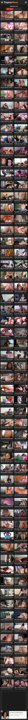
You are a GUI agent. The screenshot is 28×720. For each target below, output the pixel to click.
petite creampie (12, 394)
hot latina (16, 575)
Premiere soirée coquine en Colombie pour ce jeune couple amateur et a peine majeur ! (20, 540)
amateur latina (18, 406)
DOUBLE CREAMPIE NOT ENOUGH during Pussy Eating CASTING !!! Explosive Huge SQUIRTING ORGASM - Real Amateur (7, 212)
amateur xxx (11, 473)
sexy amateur (17, 507)
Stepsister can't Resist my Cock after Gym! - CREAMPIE (7, 189)
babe (19, 54)
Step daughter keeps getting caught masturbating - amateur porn (7, 472)
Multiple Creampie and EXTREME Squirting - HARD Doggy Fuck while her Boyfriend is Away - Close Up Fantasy (7, 665)
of (1, 621)
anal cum (10, 224)
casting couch (8, 598)
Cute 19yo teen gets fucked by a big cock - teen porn (7, 30)
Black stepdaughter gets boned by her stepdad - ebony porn (20, 291)
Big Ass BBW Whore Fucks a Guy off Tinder (7, 461)
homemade (8, 406)
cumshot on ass (18, 32)
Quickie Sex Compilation (7, 404)
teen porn (13, 43)
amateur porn (8, 88)
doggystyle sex (18, 621)
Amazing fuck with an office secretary (7, 608)
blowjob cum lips (5, 54)
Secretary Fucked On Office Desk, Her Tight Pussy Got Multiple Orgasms (7, 53)
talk (15, 66)
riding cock (17, 553)
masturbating (4, 473)
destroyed (3, 360)
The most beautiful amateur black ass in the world (7, 438)
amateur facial (22, 88)
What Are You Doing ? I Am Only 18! (7, 64)
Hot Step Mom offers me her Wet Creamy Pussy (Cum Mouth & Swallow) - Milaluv (7, 574)
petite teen (10, 122)
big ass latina (13, 281)
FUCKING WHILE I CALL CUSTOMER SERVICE (20, 574)
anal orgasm (11, 292)
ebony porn (3, 270)
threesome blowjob (5, 315)
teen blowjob (17, 281)
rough (15, 224)
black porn (3, 643)
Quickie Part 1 (4, 551)
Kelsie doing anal (5, 540)
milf (2, 134)
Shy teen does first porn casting (20, 449)
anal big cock (11, 145)
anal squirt (17, 77)
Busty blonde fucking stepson (20, 427)
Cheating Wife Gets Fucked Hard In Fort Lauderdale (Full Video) (7, 347)
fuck (2, 609)
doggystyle (24, 179)
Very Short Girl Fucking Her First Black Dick (7, 597)
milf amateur (4, 349)
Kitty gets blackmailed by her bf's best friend (7, 585)
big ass (23, 587)
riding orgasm (4, 66)
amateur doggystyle (13, 66)
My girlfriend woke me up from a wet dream (7, 653)
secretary (5, 609)
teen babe (25, 156)
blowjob (2, 462)
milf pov (3, 507)
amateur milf (11, 304)
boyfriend (23, 677)
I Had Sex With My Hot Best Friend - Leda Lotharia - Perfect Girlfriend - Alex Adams (20, 393)
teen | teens (6, 326)
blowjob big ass (11, 541)
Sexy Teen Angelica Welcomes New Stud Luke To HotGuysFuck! (20, 619)
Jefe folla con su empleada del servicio (20, 370)
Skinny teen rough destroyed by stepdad (7, 359)
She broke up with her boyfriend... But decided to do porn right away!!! (20, 246)
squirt (19, 20)
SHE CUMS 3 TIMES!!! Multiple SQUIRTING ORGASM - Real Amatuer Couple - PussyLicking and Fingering (20, 166)
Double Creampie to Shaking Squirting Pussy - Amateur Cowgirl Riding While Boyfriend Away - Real (7, 291)
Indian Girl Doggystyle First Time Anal (20, 313)
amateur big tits (10, 156)
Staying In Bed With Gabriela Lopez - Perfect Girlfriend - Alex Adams (20, 325)
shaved (22, 54)
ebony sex (16, 292)
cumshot (3, 496)
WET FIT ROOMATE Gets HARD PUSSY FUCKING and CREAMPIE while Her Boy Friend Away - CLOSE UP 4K (7, 19)
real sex (5, 451)
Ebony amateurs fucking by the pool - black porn (20, 98)
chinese (13, 406)
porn (18, 100)
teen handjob (4, 179)
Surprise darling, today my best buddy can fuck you (20, 234)
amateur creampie (7, 190)
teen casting (17, 338)
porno (2, 304)
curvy (11, 417)
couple (25, 168)
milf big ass (3, 202)
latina (6, 496)
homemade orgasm (9, 689)
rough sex (7, 519)
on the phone (17, 677)
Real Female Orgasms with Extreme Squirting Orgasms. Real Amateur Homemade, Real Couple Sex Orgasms (7, 370)
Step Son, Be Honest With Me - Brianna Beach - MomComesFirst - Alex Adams (7, 506)
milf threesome (22, 372)
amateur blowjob (13, 507)
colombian (25, 632)
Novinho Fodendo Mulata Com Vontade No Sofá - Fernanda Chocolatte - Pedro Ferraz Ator (20, 506)
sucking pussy (17, 258)
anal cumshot (4, 145)
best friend (3, 587)
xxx (15, 315)
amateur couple (4, 372)
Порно (8, 2)
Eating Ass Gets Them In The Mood (20, 132)
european (22, 451)
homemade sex (13, 372)
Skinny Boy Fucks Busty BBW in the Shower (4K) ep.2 (20, 200)
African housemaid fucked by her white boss (20, 597)
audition (7, 281)
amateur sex (11, 451)
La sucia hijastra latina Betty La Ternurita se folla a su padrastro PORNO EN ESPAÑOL (20, 110)
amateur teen (23, 111)
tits (23, 349)
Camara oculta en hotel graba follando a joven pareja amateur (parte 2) (20, 347)
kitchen (16, 383)
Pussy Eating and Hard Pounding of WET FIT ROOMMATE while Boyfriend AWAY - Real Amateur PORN (20, 42)
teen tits (3, 168)
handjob (10, 179)
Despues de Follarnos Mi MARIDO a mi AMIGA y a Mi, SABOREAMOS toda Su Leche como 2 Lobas (7, 449)
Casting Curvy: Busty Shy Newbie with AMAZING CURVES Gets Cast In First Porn (7, 415)
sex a (2, 451)
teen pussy (18, 440)
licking (15, 20)
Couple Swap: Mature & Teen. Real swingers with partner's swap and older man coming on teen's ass (7, 427)
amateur (9, 20)
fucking (2, 88)
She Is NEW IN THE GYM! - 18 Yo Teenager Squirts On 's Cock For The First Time (20, 302)
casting (12, 621)
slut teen (5, 564)
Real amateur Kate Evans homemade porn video (20, 563)
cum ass (16, 270)
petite (4, 20)
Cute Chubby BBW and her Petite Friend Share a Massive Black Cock (7, 642)
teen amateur (17, 43)
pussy (2, 485)
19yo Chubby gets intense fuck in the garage (20, 438)
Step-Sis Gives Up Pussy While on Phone (20, 268)
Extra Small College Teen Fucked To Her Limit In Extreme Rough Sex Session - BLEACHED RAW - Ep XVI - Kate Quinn (7, 687)
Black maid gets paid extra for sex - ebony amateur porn (7, 268)
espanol (6, 304)
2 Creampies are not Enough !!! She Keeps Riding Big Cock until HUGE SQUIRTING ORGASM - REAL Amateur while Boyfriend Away (7, 234)
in (14, 440)
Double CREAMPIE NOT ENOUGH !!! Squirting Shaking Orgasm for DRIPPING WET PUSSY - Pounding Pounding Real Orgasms (7, 223)
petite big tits (8, 168)
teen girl (18, 462)
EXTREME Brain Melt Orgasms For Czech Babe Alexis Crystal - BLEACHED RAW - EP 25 (20, 608)
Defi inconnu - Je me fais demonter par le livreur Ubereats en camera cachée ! (7, 563)
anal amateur (4, 224)
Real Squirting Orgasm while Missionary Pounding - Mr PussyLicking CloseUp (20, 19)
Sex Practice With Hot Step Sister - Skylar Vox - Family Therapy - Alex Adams (20, 121)
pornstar (8, 643)
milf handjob (17, 417)
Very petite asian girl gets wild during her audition (7, 631)
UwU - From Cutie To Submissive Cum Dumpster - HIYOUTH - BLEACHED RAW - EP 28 (20, 687)
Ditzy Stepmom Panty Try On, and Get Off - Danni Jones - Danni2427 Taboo (7, 200)
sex (20, 315)
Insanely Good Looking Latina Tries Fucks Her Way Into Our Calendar (7, 280)
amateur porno (9, 77)
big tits (26, 349)
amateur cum (12, 54)
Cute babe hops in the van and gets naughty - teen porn (7, 325)
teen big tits (17, 122)
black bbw (3, 553)
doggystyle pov (18, 394)
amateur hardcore (8, 111)
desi (17, 315)
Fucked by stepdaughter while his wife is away (20, 665)
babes (15, 54)
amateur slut (11, 564)
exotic (20, 632)
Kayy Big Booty (18, 87)
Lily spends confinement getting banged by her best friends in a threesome (7, 313)
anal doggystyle (18, 156)
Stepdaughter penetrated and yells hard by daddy (20, 178)
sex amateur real (18, 236)
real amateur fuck (23, 519)
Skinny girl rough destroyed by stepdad (20, 461)
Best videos (10, 9)
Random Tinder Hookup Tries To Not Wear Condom (20, 64)
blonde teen (20, 145)
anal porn (3, 258)
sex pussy (19, 66)
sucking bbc (11, 338)
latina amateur (18, 496)
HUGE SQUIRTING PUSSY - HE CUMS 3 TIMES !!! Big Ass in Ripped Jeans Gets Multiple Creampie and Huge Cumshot (7, 144)
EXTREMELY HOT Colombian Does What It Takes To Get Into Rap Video (20, 631)
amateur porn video (5, 43)
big (1, 32)
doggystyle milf (20, 213)
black (15, 100)
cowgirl (11, 134)
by (15, 462)
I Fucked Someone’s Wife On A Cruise (20, 415)
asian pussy (3, 632)
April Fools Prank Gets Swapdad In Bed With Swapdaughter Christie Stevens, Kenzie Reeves (7, 132)
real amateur (6, 134)
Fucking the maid (5, 336)
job (15, 530)
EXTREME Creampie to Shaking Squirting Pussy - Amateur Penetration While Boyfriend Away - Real (7, 393)
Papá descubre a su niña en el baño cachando (7, 110)
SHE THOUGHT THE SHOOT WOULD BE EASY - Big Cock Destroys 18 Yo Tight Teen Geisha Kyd (20, 642)
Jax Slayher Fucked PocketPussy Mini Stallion (20, 280)
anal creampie (4, 292)
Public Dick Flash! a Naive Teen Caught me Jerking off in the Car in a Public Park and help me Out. (20, 144)
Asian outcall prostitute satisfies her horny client (20, 257)
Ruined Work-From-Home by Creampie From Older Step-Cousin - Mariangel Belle (7, 246)
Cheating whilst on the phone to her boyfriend (20, 676)
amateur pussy (21, 224)
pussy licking (6, 383)
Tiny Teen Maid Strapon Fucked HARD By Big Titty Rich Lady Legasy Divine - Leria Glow (20, 223)
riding (22, 122)
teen (2, 20)
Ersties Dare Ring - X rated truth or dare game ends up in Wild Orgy (7, 155)
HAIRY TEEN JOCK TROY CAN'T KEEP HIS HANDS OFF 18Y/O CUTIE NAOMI (20, 336)
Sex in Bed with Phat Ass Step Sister (20, 585)
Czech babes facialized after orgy (20, 53)
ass (1, 190)
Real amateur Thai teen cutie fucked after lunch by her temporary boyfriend (7, 42)
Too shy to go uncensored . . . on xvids (20, 359)
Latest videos (18, 9)
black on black (23, 292)
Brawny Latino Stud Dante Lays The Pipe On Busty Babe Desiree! (20, 189)
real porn (24, 43)
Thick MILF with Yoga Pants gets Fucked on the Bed (20, 212)
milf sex (24, 66)
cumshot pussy (4, 394)
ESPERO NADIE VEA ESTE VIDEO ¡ (7, 87)
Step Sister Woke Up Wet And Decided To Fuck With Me (20, 653)
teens (8, 32)
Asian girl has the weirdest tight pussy (7, 483)
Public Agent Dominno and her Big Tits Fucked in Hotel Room (20, 517)
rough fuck (24, 440)
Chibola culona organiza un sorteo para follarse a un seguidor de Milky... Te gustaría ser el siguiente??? (7, 121)
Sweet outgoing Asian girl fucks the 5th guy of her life (7, 619)
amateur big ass (5, 440)
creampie (3, 77)
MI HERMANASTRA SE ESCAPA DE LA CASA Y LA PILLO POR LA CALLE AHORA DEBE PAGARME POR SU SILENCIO (7, 76)
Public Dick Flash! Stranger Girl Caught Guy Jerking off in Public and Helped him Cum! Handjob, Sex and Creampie (7, 178)
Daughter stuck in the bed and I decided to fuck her (7, 676)
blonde (16, 666)
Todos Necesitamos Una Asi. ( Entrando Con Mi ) (20, 483)
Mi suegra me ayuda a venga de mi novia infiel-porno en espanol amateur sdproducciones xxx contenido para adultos (7, 302)
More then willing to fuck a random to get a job (20, 529)
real (15, 168)
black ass (11, 440)
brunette (16, 88)
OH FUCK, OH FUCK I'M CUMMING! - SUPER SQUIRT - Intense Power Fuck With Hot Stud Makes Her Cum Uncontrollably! (20, 551)
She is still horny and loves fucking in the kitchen (20, 381)
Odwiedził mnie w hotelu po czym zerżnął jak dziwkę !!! (7, 257)
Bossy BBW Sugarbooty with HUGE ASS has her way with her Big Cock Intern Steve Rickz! (7, 529)
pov (23, 394)
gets (8, 632)
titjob (13, 360)
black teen (23, 360)
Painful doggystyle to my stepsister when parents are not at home (20, 155)
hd (21, 20)
